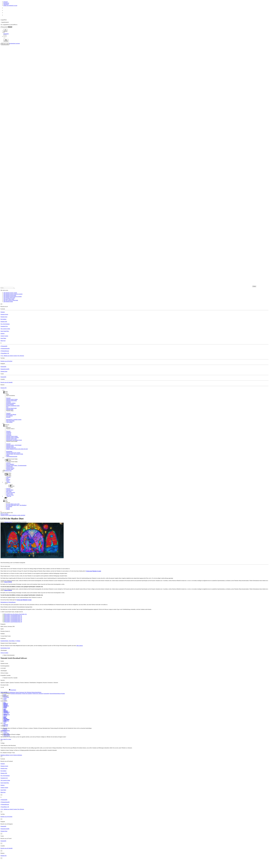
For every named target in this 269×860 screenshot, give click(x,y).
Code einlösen (9, 422)
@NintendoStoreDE (5, 348)
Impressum (21, 692)
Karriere (8, 507)
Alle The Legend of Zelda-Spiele (10, 300)
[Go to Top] (134, 511)
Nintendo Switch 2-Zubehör (12, 437)
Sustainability (46, 693)
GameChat (8, 433)
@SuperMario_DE (5, 353)
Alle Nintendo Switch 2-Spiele (10, 292)
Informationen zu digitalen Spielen (13, 419)
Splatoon (2, 333)
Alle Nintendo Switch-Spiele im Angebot (12, 296)
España (5, 698)
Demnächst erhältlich (10, 403)
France (4, 699)
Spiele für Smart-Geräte (11, 408)
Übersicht (5, 1)
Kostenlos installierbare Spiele (12, 405)
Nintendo (3, 312)
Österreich (5, 725)
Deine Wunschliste (10, 420)
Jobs (25, 692)
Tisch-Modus (12, 640)
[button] (135, 391)
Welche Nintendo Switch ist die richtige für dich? (17, 448)
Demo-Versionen (10, 404)
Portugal (5, 714)
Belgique (5, 704)
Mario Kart (3, 340)
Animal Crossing (4, 335)
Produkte (8, 479)
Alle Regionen (6, 735)
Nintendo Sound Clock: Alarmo (13, 452)
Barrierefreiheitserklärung (55, 693)
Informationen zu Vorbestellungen (8, 602)
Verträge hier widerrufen (37, 693)
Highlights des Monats (11, 414)
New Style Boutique (5, 324)
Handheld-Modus (4, 640)
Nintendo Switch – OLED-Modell (13, 445)
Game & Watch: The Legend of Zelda (14, 454)
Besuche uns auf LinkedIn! (7, 382)
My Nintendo (9, 506)
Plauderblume (9, 451)
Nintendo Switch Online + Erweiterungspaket (16, 465)
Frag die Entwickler (10, 492)
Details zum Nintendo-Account (10, 5)
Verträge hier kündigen (27, 693)
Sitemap (8, 509)
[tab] (134, 690)
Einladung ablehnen (5, 755)
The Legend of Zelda (5, 328)
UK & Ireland (6, 719)
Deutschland (6, 697)
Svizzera (5, 732)
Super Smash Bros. (5, 331)
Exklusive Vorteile (10, 468)
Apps (7, 478)
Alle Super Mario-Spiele (8, 299)
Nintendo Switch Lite (11, 447)
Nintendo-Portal (9, 409)
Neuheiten (8, 401)
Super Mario (3, 338)
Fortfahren (7, 730)
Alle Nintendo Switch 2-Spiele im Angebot (12, 294)
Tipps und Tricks (10, 495)
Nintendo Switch (4, 314)
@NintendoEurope (5, 350)
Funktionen (8, 432)
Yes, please (8, 739)
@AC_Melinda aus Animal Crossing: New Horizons (12, 355)
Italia (4, 702)
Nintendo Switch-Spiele (11, 400)
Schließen (3, 730)
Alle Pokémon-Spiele (8, 301)
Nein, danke (3, 739)
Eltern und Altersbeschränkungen (8, 692)
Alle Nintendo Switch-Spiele (9, 295)
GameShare (8, 435)
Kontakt (63, 693)
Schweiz (5, 729)
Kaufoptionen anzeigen (15, 43)
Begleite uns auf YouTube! (6, 361)
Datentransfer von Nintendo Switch (14, 440)
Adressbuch (6, 4)
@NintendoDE (4, 346)
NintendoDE (3, 366)
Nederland (5, 724)
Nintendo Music (9, 469)
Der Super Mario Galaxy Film (12, 504)
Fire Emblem (3, 319)
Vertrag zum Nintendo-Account (93, 571)
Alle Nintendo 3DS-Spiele (9, 297)
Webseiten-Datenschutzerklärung (34, 692)
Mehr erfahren (79, 645)
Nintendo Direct (9, 489)
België (4, 694)
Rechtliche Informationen (16, 693)
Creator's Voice (9, 493)
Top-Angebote (9, 415)
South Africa (6, 713)
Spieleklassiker (9, 466)
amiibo (7, 455)
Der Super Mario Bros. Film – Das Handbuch (16, 505)
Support (17, 692)
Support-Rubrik (8, 581)
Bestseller (8, 417)
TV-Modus (17, 640)
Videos (7, 480)
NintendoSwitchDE (5, 369)
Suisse (4, 717)
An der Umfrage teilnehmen (16, 755)
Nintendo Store (4, 316)
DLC (7, 407)
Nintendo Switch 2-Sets (11, 438)
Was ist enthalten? (10, 464)
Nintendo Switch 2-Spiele (12, 399)
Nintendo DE (4, 387)
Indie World (8, 491)
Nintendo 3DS (4, 321)
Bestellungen (6, 3)
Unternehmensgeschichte (11, 456)
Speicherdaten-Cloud (5, 648)
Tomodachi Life (4, 326)
